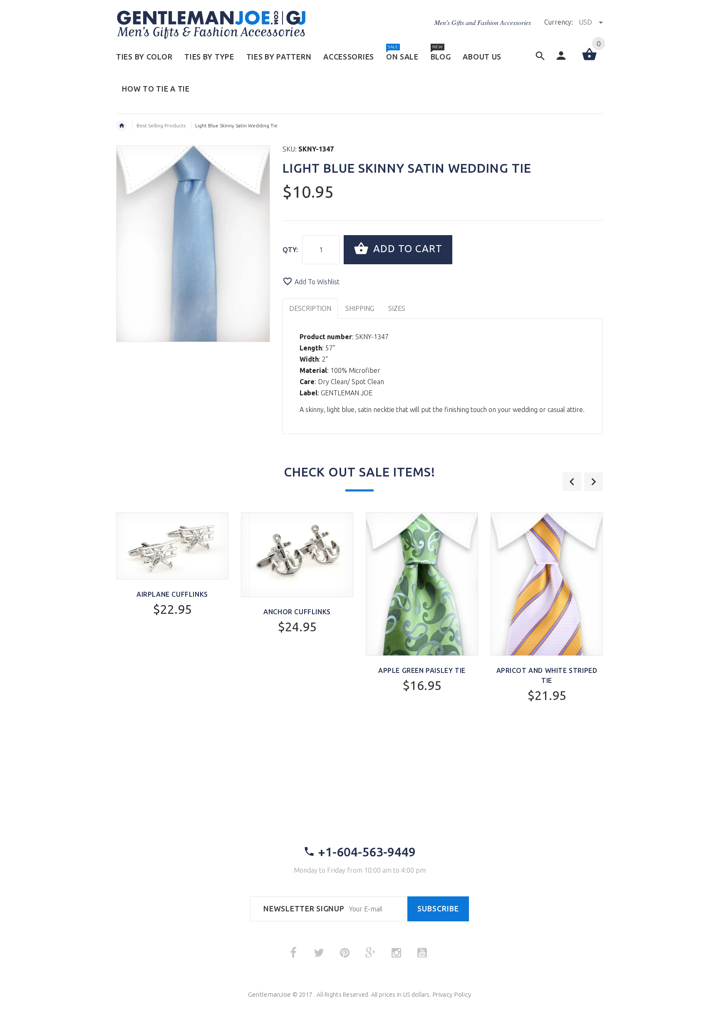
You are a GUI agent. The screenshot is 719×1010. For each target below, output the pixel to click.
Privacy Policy (451, 994)
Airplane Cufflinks (172, 594)
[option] (172, 586)
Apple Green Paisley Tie (422, 670)
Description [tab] (310, 308)
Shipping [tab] (359, 308)
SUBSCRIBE (438, 909)
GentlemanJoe (269, 994)
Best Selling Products (161, 125)
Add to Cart (406, 248)
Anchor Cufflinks (297, 611)
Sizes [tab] (396, 308)
